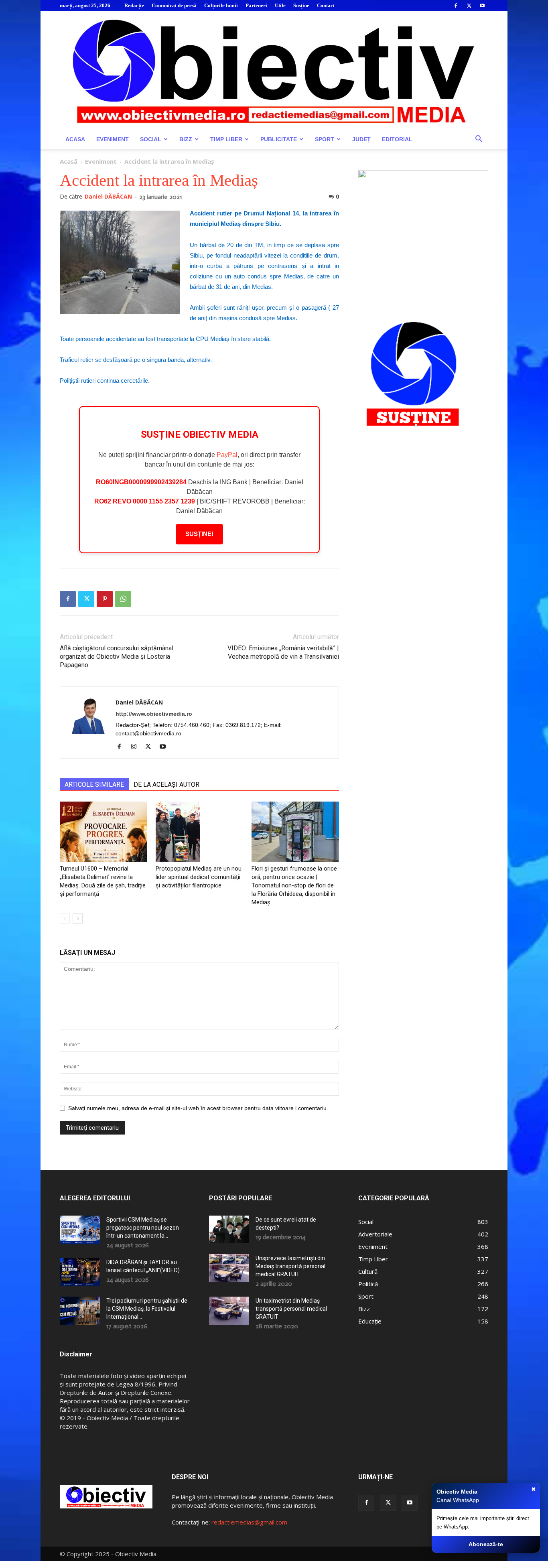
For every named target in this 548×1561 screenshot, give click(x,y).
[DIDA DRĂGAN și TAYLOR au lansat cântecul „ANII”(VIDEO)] (80, 1272)
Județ (361, 139)
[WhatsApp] (123, 599)
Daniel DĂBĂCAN (108, 196)
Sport (324, 139)
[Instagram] (136, 747)
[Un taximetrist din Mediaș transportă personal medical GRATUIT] (229, 1311)
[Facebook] (456, 5)
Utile (280, 5)
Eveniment (112, 139)
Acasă (68, 161)
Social (150, 139)
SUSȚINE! (199, 533)
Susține (301, 5)
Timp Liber (226, 139)
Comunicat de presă (174, 5)
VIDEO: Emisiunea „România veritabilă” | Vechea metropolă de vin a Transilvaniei (283, 652)
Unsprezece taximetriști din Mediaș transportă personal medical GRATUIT (290, 1266)
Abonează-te (486, 1544)
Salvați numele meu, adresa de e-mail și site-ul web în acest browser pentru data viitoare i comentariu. (198, 1108)
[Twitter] (469, 5)
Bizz (185, 139)
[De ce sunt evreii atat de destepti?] (229, 1229)
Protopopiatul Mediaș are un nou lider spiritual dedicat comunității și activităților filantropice (199, 877)
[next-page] (78, 918)
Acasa (75, 139)
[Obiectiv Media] (274, 70)
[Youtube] (482, 5)
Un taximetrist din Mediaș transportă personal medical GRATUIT (291, 1308)
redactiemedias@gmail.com (249, 1522)
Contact (326, 5)
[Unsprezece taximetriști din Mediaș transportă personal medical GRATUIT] (229, 1268)
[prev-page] (65, 918)
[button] (478, 140)
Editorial (397, 139)
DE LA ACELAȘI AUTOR (166, 784)
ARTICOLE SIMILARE (94, 784)
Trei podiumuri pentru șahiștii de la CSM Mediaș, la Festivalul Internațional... (146, 1308)
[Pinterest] (105, 599)
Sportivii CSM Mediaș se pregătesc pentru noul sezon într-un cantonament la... (142, 1227)
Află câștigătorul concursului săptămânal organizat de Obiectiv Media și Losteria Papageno (116, 656)
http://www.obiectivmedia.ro (154, 713)
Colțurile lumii (221, 5)
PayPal (227, 454)
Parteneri (256, 5)
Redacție (134, 5)
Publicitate (278, 139)
